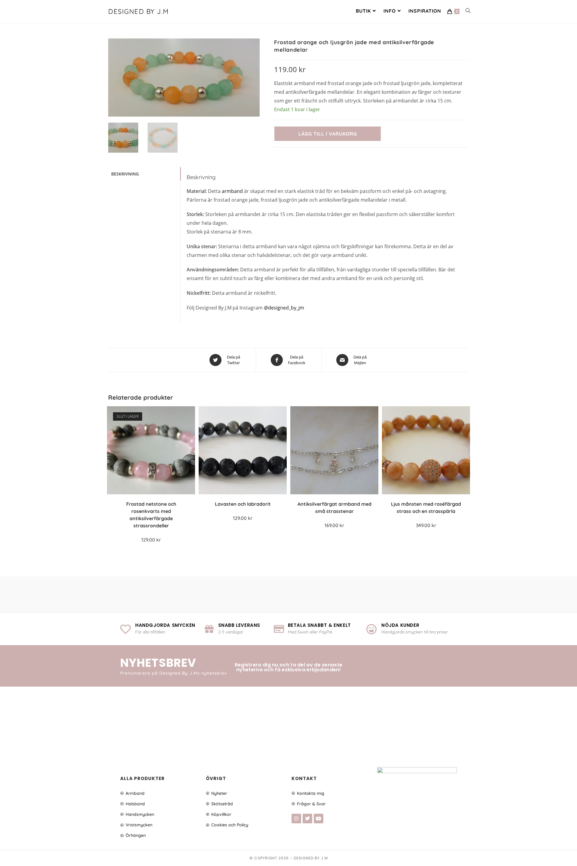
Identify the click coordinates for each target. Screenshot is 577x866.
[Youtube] (318, 818)
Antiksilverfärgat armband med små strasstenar (334, 507)
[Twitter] (307, 818)
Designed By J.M (138, 11)
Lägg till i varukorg (327, 134)
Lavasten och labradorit (243, 504)
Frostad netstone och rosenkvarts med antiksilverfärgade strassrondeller (151, 515)
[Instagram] (296, 818)
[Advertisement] (288, 724)
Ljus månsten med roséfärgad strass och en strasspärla (426, 507)
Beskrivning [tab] (125, 174)
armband (232, 191)
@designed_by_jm (284, 307)
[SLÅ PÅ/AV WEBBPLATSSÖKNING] (468, 11)
